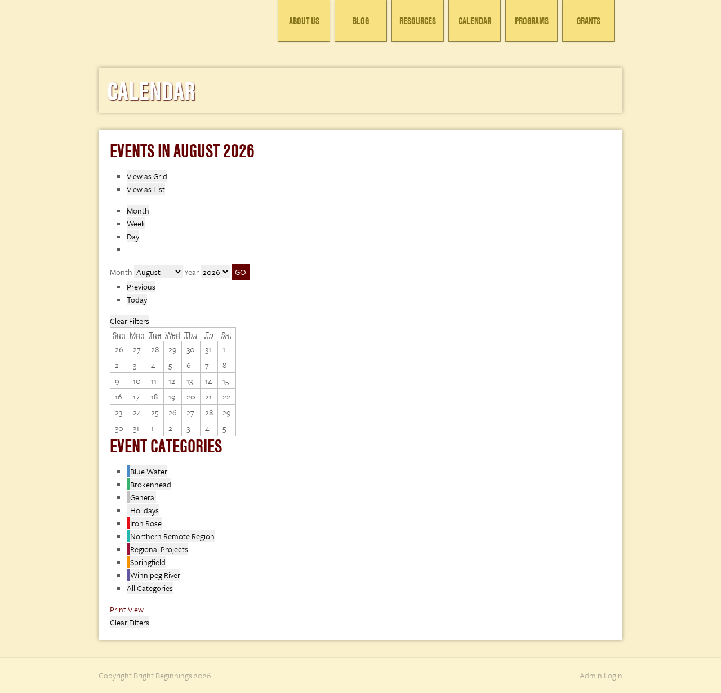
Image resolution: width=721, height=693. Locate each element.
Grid (147, 176)
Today (137, 299)
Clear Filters (129, 321)
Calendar (475, 21)
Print (127, 609)
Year (191, 272)
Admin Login (601, 675)
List (146, 189)
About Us (304, 21)
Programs (532, 21)
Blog (361, 21)
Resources (417, 21)
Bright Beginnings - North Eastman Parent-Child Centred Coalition (183, 25)
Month (138, 210)
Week (136, 223)
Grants (588, 21)
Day (133, 236)
